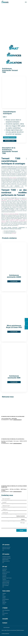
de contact (14, 233)
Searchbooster (7, 633)
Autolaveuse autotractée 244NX (14, 276)
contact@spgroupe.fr (17, 419)
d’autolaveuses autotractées (13, 199)
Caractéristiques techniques (9, 112)
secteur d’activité (12, 177)
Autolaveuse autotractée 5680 (14, 377)
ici (17, 225)
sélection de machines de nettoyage (10, 213)
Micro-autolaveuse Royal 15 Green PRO (14, 326)
